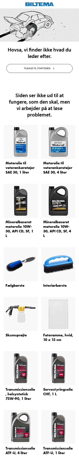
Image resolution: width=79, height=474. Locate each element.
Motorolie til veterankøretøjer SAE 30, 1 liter (20, 168)
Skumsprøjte (16, 335)
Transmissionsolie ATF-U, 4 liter (20, 450)
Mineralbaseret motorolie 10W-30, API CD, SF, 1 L (19, 229)
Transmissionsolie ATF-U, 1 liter (58, 450)
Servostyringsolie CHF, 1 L (58, 391)
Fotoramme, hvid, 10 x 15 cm (58, 337)
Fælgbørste (15, 285)
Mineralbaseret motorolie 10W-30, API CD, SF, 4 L (57, 229)
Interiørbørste (55, 285)
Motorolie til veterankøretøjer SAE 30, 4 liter (57, 168)
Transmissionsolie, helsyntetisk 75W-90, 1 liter (20, 394)
